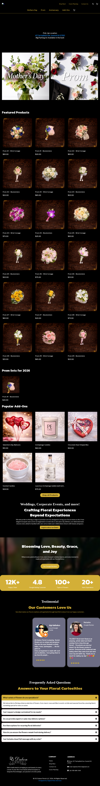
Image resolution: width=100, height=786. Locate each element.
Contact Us (84, 4)
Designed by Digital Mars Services (50, 780)
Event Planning (73, 4)
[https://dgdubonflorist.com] (3, 4)
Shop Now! (62, 4)
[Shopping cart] (97, 4)
